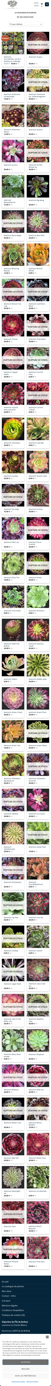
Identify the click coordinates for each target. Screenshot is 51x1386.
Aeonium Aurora (10, 165)
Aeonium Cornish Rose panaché (11, 408)
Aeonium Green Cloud (13, 712)
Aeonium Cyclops (11, 476)
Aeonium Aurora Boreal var (35, 166)
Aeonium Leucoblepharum (36, 883)
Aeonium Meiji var (36, 1090)
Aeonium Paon (10, 1226)
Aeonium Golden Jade (38, 679)
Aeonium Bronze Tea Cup (12, 305)
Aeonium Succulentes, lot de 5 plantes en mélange (12, 59)
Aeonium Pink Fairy (37, 1262)
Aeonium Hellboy (11, 814)
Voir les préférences (25, 1375)
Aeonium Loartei (35, 951)
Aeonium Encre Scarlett (35, 543)
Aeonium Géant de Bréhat (11, 645)
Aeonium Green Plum (37, 712)
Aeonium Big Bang (36, 200)
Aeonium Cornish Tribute (36, 408)
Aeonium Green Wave (38, 745)
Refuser (25, 1369)
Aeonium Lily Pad (11, 917)
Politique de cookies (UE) (13, 1315)
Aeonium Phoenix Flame (11, 1262)
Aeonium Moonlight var (12, 1192)
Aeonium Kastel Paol (37, 847)
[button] (47, 1337)
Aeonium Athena (36, 130)
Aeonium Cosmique (12, 443)
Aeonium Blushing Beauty (11, 269)
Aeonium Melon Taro (12, 1123)
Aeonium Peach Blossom (35, 1227)
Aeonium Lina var (36, 917)
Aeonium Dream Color (38, 476)
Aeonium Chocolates (37, 339)
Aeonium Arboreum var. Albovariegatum (37, 95)
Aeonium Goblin (10, 679)
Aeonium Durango (11, 509)
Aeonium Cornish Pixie (36, 373)
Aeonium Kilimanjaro (12, 882)
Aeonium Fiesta (35, 577)
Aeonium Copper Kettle (11, 373)
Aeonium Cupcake (36, 443)
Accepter (25, 1362)
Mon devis (6, 1291)
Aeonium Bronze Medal (35, 269)
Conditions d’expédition (13, 1310)
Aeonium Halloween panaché (37, 779)
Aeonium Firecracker (12, 611)
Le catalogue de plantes (13, 1286)
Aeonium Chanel (11, 339)
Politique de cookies (18, 1381)
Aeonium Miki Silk (11, 1158)
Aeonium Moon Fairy (37, 1158)
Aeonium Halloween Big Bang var (12, 779)
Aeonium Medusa (11, 1090)
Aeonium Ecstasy (36, 509)
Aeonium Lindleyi (11, 951)
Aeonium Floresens (37, 611)
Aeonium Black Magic (13, 235)
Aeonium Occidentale (38, 1191)
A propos (6, 1300)
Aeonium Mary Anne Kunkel (12, 1055)
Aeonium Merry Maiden (35, 1124)
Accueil (5, 1281)
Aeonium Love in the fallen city (12, 1020)
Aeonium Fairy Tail (11, 577)
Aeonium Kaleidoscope (9, 848)
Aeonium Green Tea (12, 745)
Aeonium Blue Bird (36, 235)
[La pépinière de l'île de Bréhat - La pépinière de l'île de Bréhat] (12, 4)
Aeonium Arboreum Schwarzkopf (12, 95)
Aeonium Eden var (11, 542)
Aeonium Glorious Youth (36, 645)
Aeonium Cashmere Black (37, 305)
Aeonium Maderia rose (36, 1020)
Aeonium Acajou (35, 57)
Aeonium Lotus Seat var (37, 985)
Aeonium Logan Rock (12, 984)
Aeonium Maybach (36, 1054)
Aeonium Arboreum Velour (12, 130)
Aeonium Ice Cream (37, 814)
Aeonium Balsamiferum (9, 201)
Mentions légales (32, 1381)
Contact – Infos (9, 1296)
